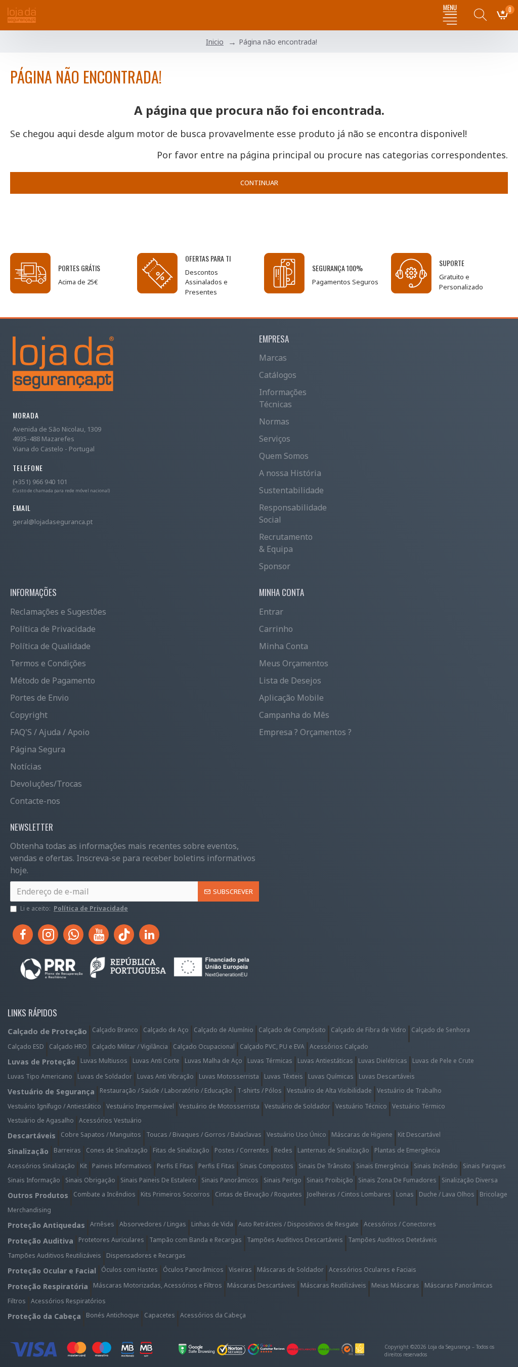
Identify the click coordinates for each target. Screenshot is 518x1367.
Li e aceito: (74, 908)
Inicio (215, 42)
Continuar (259, 182)
